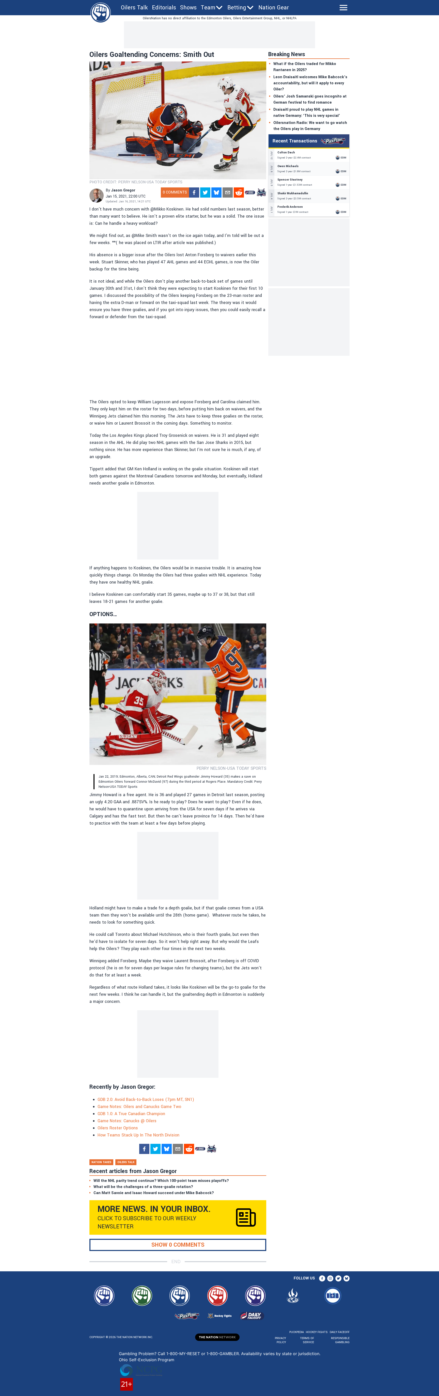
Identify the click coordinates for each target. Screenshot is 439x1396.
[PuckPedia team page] (261, 192)
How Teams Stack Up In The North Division (138, 1135)
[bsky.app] (216, 192)
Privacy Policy (280, 1340)
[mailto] (228, 192)
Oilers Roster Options (118, 1128)
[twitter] (205, 192)
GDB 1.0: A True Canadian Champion (131, 1114)
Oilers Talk (134, 8)
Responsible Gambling (340, 1340)
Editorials (164, 8)
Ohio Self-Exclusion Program (146, 1359)
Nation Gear (273, 8)
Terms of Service (307, 1340)
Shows (188, 8)
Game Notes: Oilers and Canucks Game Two (139, 1107)
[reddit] (239, 192)
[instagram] (330, 1278)
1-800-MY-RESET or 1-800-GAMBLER (202, 1353)
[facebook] (194, 192)
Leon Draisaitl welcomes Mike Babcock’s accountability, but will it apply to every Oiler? (310, 83)
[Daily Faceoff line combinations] (250, 192)
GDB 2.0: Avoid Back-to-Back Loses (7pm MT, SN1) (146, 1099)
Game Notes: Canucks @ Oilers (127, 1121)
